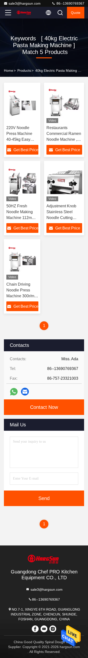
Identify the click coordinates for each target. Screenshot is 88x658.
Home (8, 70)
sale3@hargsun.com (25, 3)
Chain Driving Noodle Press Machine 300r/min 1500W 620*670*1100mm (21, 296)
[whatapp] (14, 392)
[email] (25, 391)
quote (75, 13)
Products (24, 70)
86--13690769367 (69, 3)
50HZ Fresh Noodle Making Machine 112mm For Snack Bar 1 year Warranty (20, 217)
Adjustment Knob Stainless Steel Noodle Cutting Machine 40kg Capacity (61, 217)
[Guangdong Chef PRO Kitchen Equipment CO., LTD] (24, 12)
